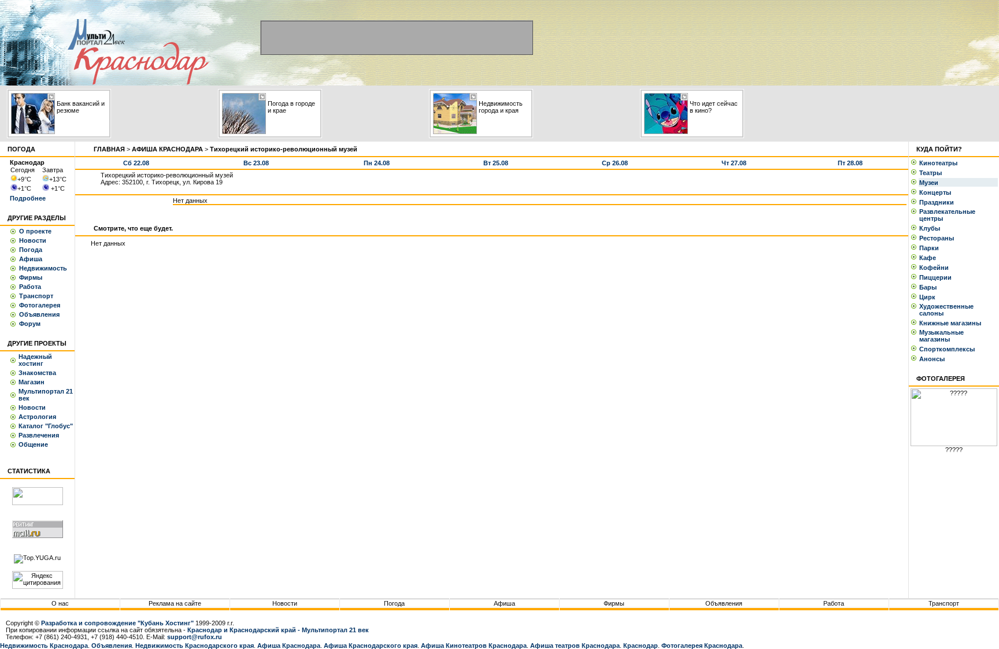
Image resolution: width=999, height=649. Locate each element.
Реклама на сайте (175, 603)
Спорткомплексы (948, 349)
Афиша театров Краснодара (575, 645)
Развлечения (38, 435)
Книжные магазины (952, 323)
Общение (33, 444)
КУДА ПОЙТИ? (939, 149)
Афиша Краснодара (288, 645)
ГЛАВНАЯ (109, 149)
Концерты (936, 192)
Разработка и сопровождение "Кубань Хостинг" (117, 623)
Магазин (31, 382)
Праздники (938, 202)
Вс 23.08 (256, 163)
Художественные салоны (946, 310)
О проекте (35, 231)
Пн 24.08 (377, 163)
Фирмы (30, 277)
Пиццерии (937, 277)
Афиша (30, 258)
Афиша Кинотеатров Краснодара (474, 645)
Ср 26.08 (615, 163)
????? (954, 449)
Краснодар (640, 645)
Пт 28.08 (850, 163)
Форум (29, 323)
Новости (32, 240)
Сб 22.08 (136, 163)
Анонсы (932, 358)
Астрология (37, 416)
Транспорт (36, 295)
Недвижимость (43, 268)
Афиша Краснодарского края (370, 645)
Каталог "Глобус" (45, 425)
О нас (60, 603)
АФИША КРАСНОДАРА (167, 149)
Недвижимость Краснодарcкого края (194, 645)
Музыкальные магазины (941, 336)
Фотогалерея (39, 305)
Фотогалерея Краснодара (701, 645)
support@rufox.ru (194, 636)
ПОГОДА (21, 149)
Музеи (930, 182)
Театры (932, 172)
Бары (929, 287)
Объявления (39, 314)
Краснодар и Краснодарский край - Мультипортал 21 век (278, 629)
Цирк (929, 297)
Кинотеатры (940, 163)
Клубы (931, 228)
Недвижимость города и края (501, 107)
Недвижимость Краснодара (44, 645)
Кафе (929, 257)
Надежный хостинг (35, 360)
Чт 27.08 (734, 163)
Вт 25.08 (495, 163)
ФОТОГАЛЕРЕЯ (940, 378)
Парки (930, 247)
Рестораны (938, 238)
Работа (30, 286)
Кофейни (935, 267)
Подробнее (28, 198)
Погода (30, 249)
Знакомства (37, 372)
